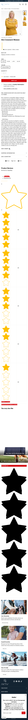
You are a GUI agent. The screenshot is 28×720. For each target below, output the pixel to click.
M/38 (8, 61)
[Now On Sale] (14, 659)
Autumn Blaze (5, 67)
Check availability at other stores (10, 88)
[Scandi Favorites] (14, 633)
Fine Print (4, 688)
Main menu (4, 691)
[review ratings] (2, 46)
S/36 (3, 61)
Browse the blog (5, 622)
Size (2, 59)
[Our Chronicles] (14, 607)
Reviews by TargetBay (6, 170)
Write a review (16, 49)
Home (2, 8)
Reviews (4, 465)
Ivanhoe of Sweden (7, 8)
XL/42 (18, 61)
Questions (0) (7, 178)
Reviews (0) (7, 176)
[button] (2, 49)
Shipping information (8, 153)
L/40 (13, 61)
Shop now (4, 648)
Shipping (3, 54)
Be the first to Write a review (10, 404)
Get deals (4, 674)
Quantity (4, 70)
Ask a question (8, 49)
